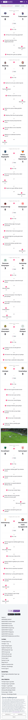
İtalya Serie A (5, 662)
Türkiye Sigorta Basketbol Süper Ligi (10, 674)
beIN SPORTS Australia (7, 625)
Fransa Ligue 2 (5, 668)
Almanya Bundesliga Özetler (8, 690)
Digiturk (4, 617)
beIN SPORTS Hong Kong (8, 627)
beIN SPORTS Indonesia (7, 634)
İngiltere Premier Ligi (7, 647)
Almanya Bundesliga (7, 656)
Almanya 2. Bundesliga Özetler (9, 694)
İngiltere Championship (7, 664)
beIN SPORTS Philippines (8, 632)
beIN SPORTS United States (8, 621)
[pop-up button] (23, 441)
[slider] (14, 438)
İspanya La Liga (5, 660)
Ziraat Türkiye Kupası (7, 645)
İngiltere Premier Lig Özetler (9, 688)
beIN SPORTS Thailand (7, 630)
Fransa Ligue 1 (5, 658)
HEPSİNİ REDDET (20, 714)
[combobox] (7, 6)
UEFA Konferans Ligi (6, 654)
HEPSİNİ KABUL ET (7, 714)
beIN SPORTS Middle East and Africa (10, 636)
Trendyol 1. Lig (5, 643)
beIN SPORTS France (7, 623)
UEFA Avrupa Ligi (6, 652)
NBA (3, 676)
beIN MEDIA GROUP (6, 619)
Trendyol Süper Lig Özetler (8, 683)
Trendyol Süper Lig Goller (8, 681)
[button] (8, 2)
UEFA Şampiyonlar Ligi (7, 650)
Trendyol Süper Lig (6, 641)
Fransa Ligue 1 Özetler (7, 692)
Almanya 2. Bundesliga (7, 666)
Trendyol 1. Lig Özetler (7, 686)
